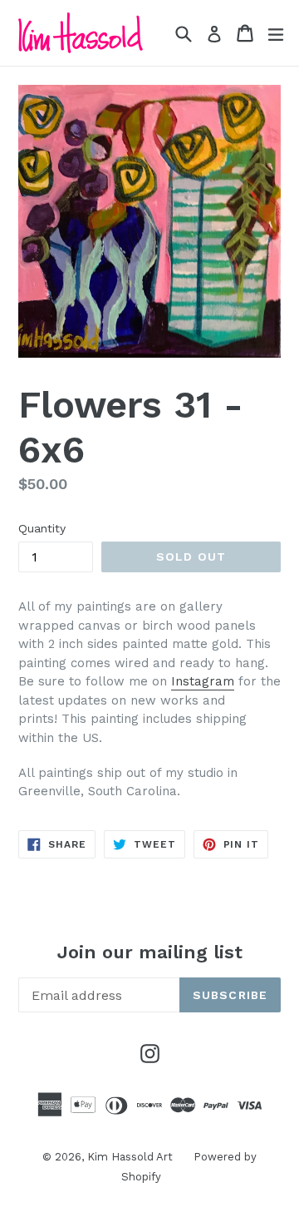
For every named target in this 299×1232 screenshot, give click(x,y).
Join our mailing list (150, 952)
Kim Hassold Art (130, 1156)
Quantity (42, 528)
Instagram (202, 681)
